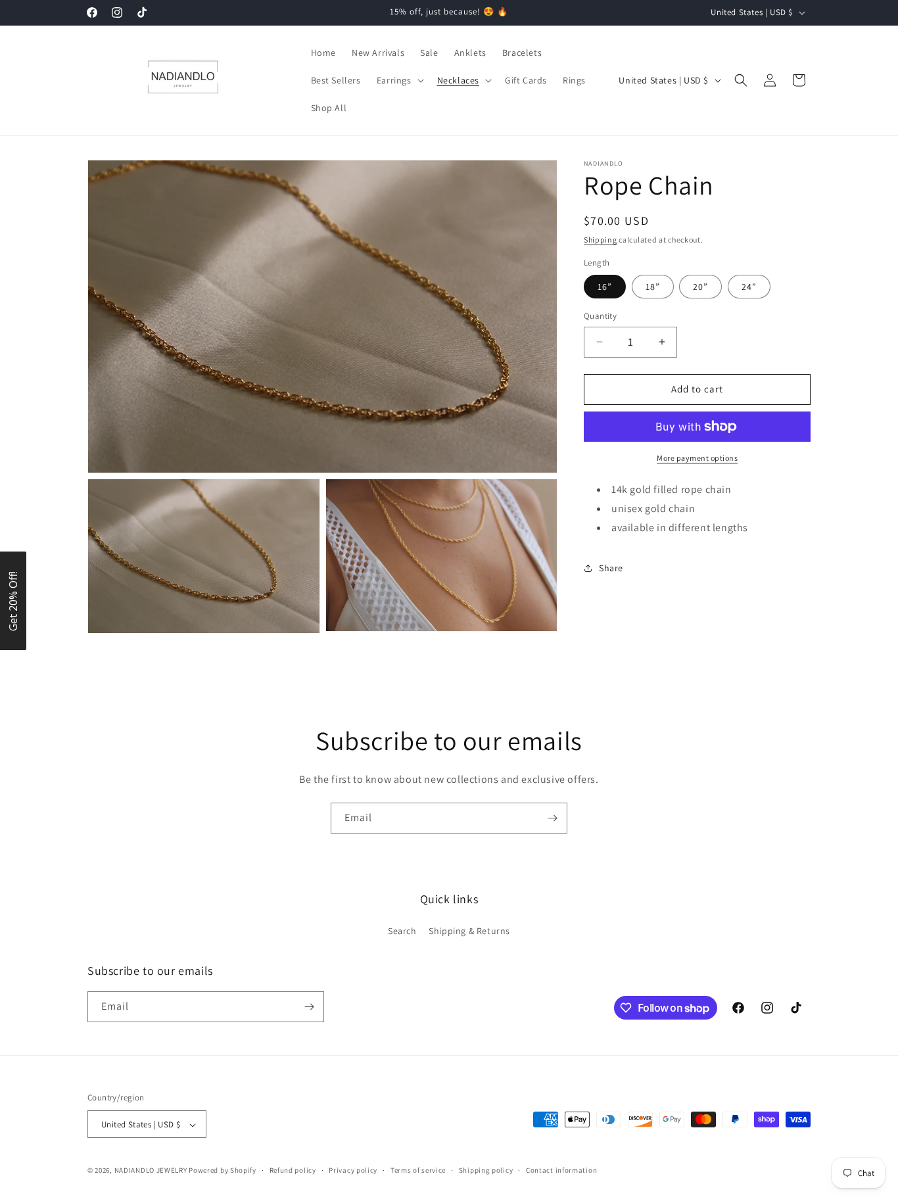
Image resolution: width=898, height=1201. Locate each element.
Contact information (561, 1170)
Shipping (600, 240)
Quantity (600, 315)
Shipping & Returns (469, 931)
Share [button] (611, 568)
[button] (399, 80)
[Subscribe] (552, 818)
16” (605, 287)
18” (653, 287)
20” (700, 287)
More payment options (697, 458)
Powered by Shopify (222, 1170)
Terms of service (418, 1170)
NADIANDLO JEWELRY (150, 1170)
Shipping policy (486, 1170)
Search (402, 931)
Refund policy (293, 1170)
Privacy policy (353, 1170)
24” (749, 287)
